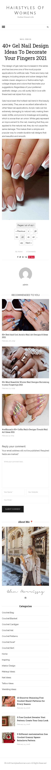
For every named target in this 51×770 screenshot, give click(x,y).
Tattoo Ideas (7, 683)
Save (32, 257)
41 (28, 237)
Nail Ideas (25, 39)
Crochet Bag (8, 612)
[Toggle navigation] (3, 27)
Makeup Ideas (8, 671)
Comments (31, 251)
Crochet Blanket (9, 618)
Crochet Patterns (10, 636)
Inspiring (6, 660)
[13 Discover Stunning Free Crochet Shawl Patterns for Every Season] (8, 701)
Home (4, 654)
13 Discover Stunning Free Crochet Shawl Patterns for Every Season (31, 700)
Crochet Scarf (8, 642)
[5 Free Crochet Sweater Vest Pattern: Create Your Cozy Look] (8, 721)
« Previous (20, 231)
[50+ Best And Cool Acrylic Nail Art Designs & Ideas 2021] (25, 315)
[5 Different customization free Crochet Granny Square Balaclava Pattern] (8, 737)
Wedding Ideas (9, 689)
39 (17, 237)
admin (18, 251)
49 (21, 243)
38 (35, 231)
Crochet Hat (7, 630)
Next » (29, 243)
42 (33, 237)
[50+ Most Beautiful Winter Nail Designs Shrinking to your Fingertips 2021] (25, 362)
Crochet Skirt (8, 648)
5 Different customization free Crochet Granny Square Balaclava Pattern (32, 737)
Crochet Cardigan (10, 624)
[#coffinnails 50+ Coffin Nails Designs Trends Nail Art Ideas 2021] (25, 410)
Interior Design (8, 666)
